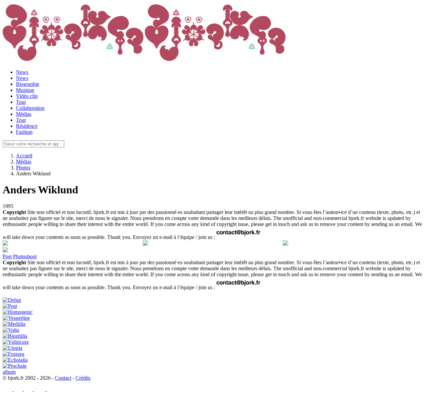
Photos (23, 167)
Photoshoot (25, 256)
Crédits (83, 378)
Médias (23, 161)
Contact (63, 378)
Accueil (24, 155)
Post (7, 256)
